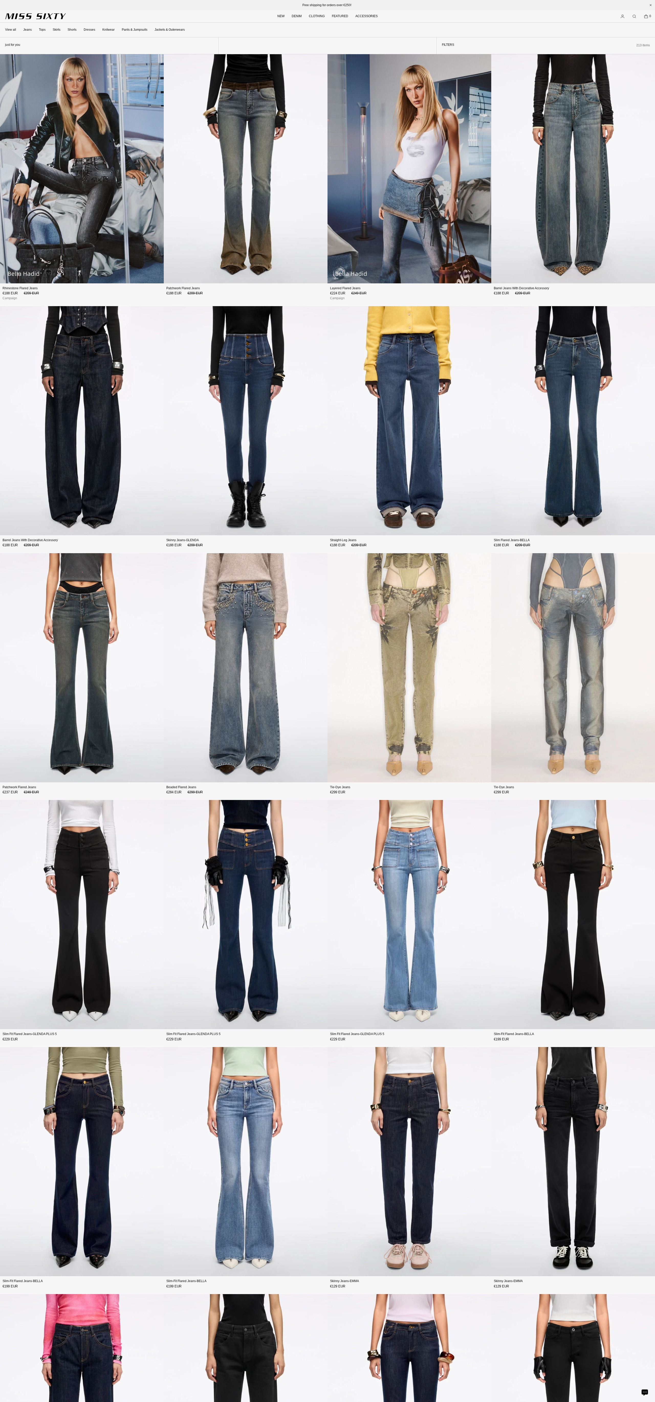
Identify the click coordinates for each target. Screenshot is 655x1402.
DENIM (297, 16)
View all (10, 29)
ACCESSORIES (366, 16)
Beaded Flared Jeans (181, 787)
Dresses (89, 29)
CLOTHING (317, 16)
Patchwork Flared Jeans (183, 288)
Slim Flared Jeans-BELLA (512, 540)
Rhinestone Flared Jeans (20, 288)
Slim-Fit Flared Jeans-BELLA (514, 1034)
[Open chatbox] (645, 1392)
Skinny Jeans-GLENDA (182, 540)
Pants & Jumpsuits (134, 29)
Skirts (56, 29)
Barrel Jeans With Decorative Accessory (521, 288)
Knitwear (108, 29)
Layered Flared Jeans (345, 288)
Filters (448, 45)
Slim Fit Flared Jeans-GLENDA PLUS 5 (30, 1034)
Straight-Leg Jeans (343, 540)
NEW (281, 16)
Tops (42, 29)
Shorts (72, 29)
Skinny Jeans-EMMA (344, 1281)
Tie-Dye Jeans (340, 787)
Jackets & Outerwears (170, 29)
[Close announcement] (651, 5)
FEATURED (340, 16)
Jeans (27, 29)
